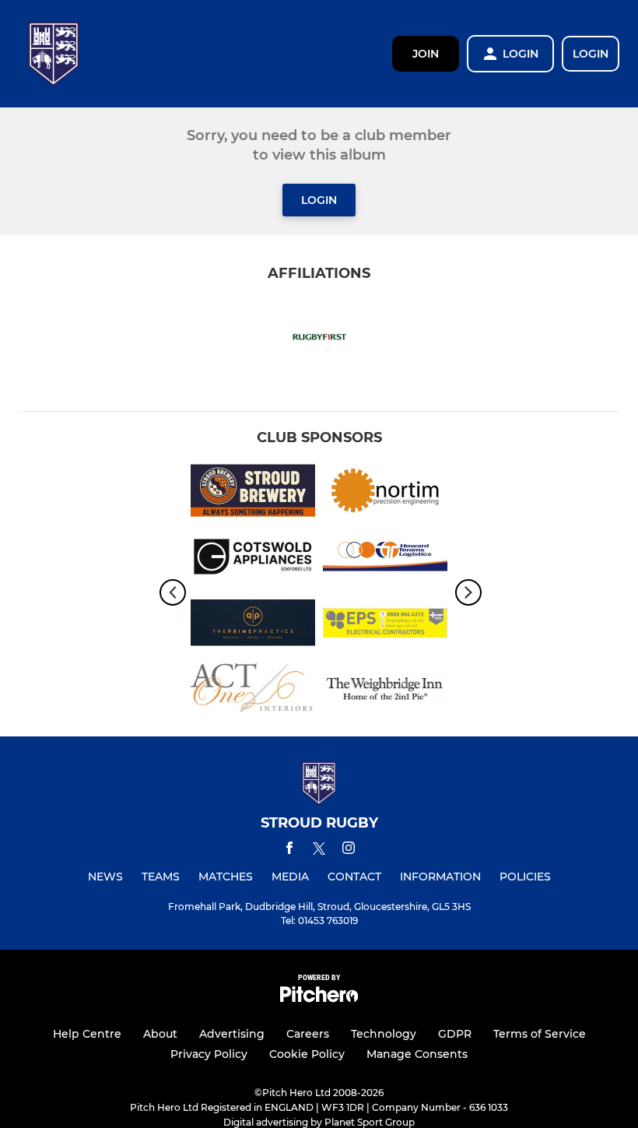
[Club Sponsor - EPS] (385, 625)
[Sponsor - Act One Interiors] (253, 691)
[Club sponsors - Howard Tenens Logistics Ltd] (385, 559)
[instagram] (348, 850)
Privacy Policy (208, 1054)
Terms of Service (539, 1034)
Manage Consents (417, 1054)
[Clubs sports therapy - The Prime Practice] (253, 625)
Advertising (232, 1034)
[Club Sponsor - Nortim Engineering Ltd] (385, 493)
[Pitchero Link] (319, 998)
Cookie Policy (307, 1054)
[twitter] (319, 851)
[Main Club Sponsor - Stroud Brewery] (253, 493)
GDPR (454, 1034)
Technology (383, 1034)
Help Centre (87, 1034)
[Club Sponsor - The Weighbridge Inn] (385, 691)
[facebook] (289, 850)
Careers (307, 1034)
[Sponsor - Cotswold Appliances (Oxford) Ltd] (253, 559)
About (160, 1034)
